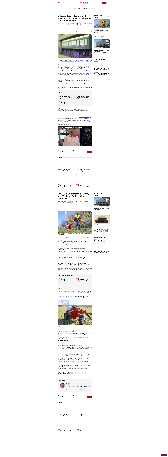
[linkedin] (73, 31)
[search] (60, 2)
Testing (89, 8)
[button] (58, 2)
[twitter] (74, 31)
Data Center (75, 8)
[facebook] (71, 31)
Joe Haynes (60, 204)
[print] (91, 31)
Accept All (163, 455)
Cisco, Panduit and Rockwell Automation (84, 60)
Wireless (93, 8)
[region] (84, 455)
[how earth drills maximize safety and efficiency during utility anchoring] (102, 23)
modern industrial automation (70, 64)
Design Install (84, 8)
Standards (96, 224)
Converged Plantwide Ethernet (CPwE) (71, 61)
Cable (79, 8)
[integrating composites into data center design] (102, 43)
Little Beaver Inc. (79, 386)
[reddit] (76, 31)
